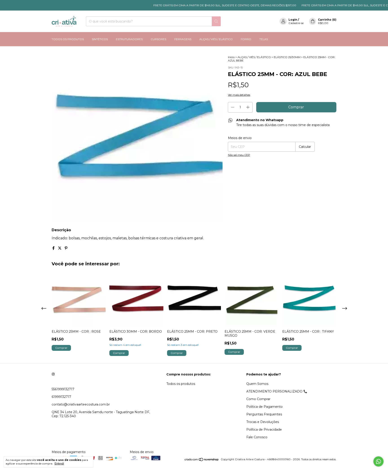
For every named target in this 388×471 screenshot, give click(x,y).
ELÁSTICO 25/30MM (287, 57)
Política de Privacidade (264, 429)
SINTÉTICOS (100, 39)
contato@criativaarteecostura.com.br (81, 404)
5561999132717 (63, 389)
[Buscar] (216, 21)
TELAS (263, 39)
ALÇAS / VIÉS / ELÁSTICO (216, 39)
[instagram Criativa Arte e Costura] (53, 374)
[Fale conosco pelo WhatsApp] (378, 461)
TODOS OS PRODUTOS (68, 39)
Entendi (59, 463)
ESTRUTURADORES (129, 39)
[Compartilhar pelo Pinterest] (66, 248)
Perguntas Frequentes (264, 414)
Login (293, 19)
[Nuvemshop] (201, 460)
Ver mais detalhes (239, 94)
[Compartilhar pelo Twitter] (60, 248)
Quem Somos (257, 384)
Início (231, 57)
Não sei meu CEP (239, 155)
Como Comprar (258, 399)
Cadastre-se (296, 23)
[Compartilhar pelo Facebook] (54, 248)
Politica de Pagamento (264, 407)
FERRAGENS (182, 39)
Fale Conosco (256, 437)
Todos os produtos (180, 384)
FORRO (246, 39)
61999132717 (61, 397)
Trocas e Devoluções (262, 422)
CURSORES (158, 39)
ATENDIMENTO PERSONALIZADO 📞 (276, 391)
